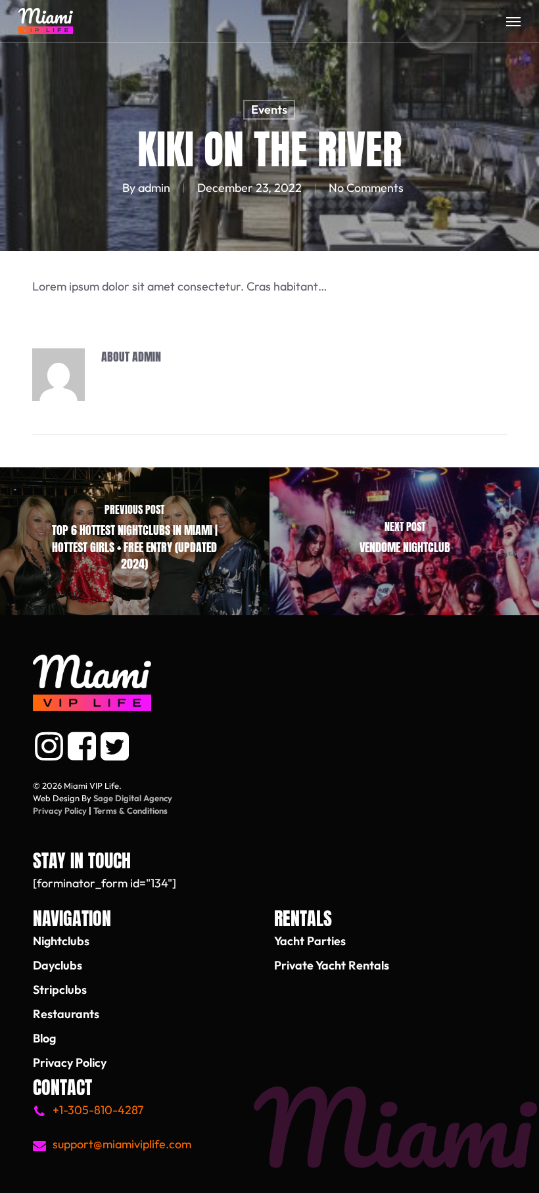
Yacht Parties (310, 940)
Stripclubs (60, 989)
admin (154, 187)
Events (269, 109)
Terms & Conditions (130, 810)
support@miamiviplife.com (122, 1144)
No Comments (366, 187)
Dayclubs (57, 965)
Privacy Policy (60, 810)
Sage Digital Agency (132, 798)
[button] (513, 21)
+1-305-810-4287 (98, 1109)
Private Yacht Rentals (331, 965)
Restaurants (66, 1013)
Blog (44, 1038)
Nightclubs (61, 940)
